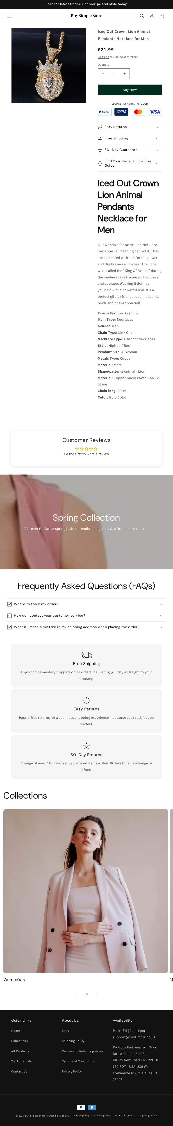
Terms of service (124, 1115)
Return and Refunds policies (82, 1051)
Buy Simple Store (35, 1115)
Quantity (103, 65)
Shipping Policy (73, 1041)
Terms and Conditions (78, 1061)
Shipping (103, 56)
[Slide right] (96, 994)
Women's (12, 979)
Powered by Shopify (57, 1115)
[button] (9, 16)
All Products (20, 1051)
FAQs (65, 1031)
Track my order (22, 1061)
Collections (19, 1041)
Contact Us (19, 1071)
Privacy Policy (72, 1071)
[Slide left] (77, 994)
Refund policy (81, 1115)
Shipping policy (147, 1115)
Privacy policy (102, 1115)
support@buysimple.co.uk (134, 1037)
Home (15, 1031)
